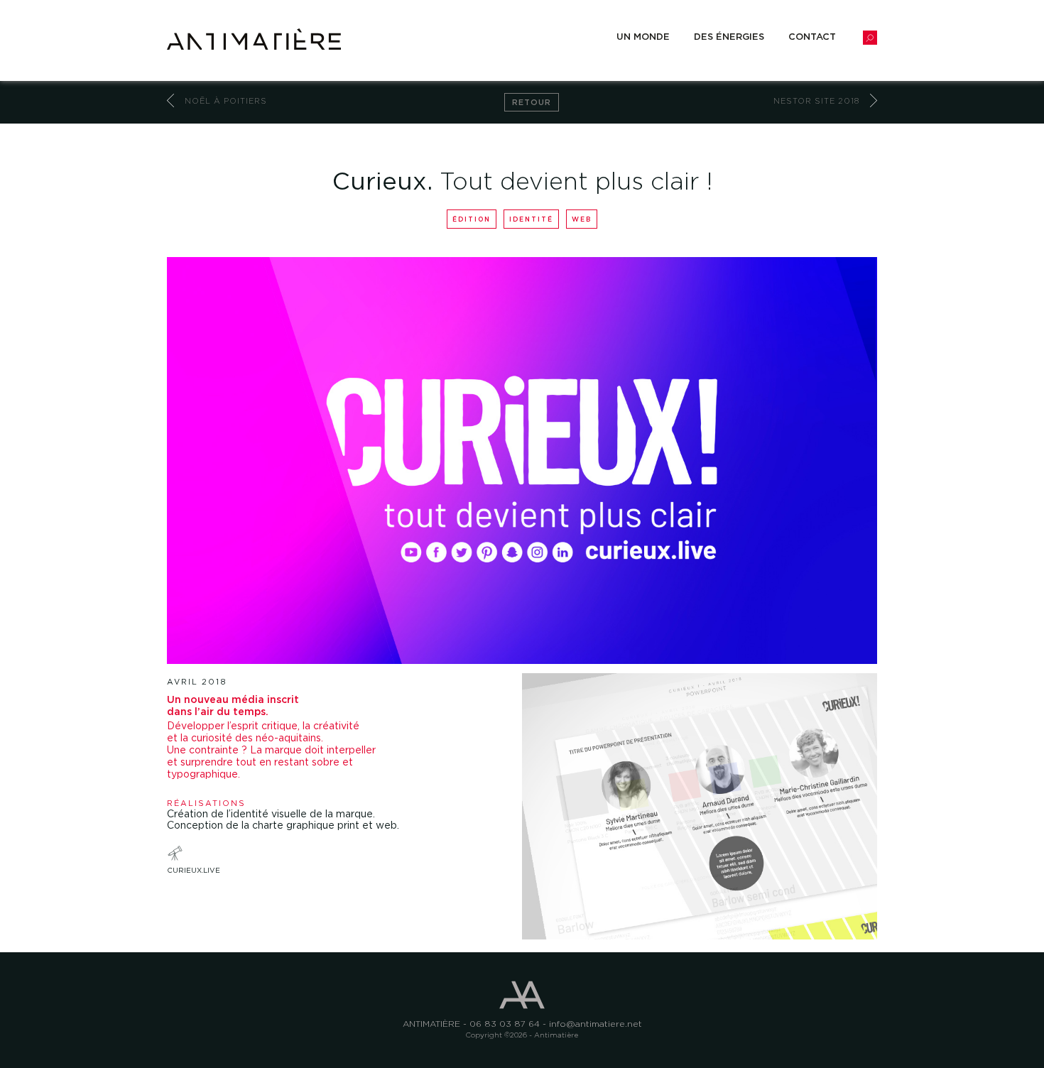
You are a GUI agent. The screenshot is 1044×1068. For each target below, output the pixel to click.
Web (582, 219)
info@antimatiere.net (595, 1023)
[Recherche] (870, 36)
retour (531, 102)
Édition (471, 219)
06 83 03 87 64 (504, 1023)
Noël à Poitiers (226, 101)
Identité (531, 219)
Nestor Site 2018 (816, 101)
